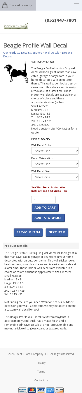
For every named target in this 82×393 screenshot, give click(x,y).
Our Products (11, 53)
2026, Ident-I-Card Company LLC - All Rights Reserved (41, 354)
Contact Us (41, 380)
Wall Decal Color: (41, 145)
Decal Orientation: (42, 158)
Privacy (41, 363)
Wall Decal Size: (40, 171)
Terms (41, 371)
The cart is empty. (21, 5)
